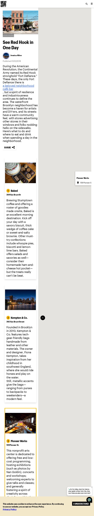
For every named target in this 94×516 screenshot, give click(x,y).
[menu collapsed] (91, 4)
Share (7, 147)
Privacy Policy (10, 509)
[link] (20, 87)
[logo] (3, 3)
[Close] (77, 241)
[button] (64, 256)
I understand (81, 503)
